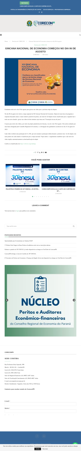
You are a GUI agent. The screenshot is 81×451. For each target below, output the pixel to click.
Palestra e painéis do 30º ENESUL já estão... (22, 189)
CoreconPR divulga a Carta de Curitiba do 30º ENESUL (20, 254)
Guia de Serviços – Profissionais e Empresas (56, 9)
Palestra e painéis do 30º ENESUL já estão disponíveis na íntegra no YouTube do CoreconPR (31, 249)
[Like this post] (35, 152)
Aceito (38, 449)
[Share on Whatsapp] (43, 152)
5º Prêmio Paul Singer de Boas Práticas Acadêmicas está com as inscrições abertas (27, 245)
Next (73, 300)
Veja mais (45, 449)
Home (6, 41)
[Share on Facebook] (37, 152)
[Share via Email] (46, 152)
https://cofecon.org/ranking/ (28, 144)
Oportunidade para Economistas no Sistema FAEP (19, 241)
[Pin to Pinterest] (41, 152)
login (17, 211)
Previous (7, 300)
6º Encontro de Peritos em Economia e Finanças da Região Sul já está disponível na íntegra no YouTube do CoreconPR (38, 258)
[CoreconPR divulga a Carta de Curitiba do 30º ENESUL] (58, 175)
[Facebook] (39, 12)
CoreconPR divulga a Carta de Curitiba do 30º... (36, 6)
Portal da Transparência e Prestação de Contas (26, 9)
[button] (31, 3)
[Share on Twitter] (39, 152)
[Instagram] (41, 12)
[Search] (80, 35)
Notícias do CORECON (18, 41)
